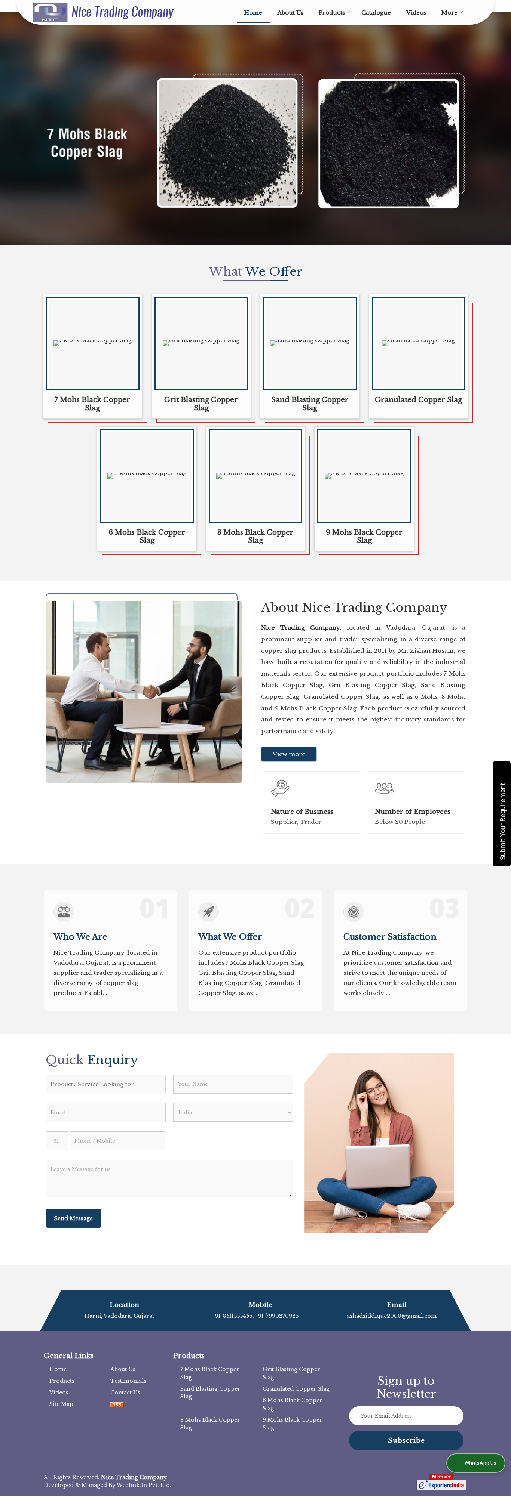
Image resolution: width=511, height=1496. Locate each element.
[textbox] (106, 1084)
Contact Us (125, 1392)
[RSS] (117, 1404)
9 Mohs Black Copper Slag (364, 536)
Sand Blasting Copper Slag (310, 403)
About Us (290, 12)
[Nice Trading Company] (103, 12)
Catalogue (376, 12)
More (449, 12)
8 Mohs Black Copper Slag (255, 536)
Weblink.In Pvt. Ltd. (144, 1485)
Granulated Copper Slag (418, 399)
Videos (416, 12)
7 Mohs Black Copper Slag (92, 403)
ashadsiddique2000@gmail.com (392, 1316)
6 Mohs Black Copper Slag (146, 536)
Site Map (61, 1404)
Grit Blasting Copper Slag (201, 403)
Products (332, 12)
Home (253, 12)
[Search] (473, 11)
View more (289, 754)
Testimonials (128, 1381)
